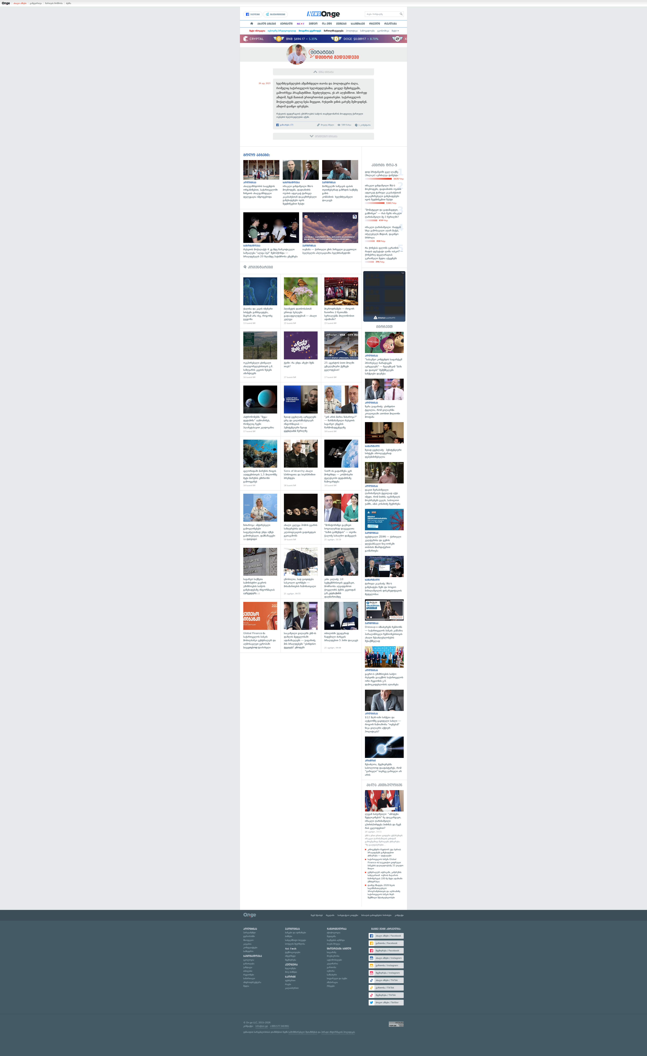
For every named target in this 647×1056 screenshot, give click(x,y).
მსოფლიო (248, 940)
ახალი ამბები (19, 3)
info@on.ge (261, 1026)
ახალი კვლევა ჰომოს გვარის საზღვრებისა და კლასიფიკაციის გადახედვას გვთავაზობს (301, 517)
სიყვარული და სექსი (337, 978)
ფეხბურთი (290, 980)
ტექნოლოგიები (292, 952)
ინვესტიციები (277, 14)
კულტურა (291, 964)
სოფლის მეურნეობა (295, 944)
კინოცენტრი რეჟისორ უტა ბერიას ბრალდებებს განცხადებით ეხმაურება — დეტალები (384, 852)
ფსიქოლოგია (333, 932)
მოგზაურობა (333, 956)
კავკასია (247, 944)
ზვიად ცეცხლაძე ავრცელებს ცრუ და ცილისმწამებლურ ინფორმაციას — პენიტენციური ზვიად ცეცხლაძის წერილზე (301, 409)
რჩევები (331, 986)
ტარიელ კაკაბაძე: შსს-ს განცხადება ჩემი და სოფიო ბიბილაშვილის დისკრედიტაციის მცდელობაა (384, 576)
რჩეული (374, 23)
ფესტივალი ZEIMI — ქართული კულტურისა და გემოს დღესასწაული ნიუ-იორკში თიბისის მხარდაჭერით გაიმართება (384, 530)
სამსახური (332, 974)
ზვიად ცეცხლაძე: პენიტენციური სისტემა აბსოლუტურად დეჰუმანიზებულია (384, 440)
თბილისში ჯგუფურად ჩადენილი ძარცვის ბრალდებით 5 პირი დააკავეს (341, 626)
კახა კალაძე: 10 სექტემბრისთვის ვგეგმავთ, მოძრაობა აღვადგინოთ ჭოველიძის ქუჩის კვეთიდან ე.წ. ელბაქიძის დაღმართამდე (341, 571)
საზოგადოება (367, 30)
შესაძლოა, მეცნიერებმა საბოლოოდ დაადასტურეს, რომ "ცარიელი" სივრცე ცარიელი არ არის (384, 757)
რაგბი (288, 984)
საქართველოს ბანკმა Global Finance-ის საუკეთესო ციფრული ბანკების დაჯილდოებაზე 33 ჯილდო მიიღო (385, 864)
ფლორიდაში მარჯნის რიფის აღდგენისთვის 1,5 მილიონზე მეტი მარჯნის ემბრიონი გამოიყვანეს (260, 463)
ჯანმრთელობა (337, 929)
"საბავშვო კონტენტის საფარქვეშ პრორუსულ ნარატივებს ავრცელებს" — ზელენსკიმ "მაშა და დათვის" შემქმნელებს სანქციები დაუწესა (384, 353)
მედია (246, 986)
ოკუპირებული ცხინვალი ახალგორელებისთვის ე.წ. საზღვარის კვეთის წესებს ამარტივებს (260, 355)
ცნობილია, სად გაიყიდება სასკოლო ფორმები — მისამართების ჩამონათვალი (301, 571)
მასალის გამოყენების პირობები (376, 915)
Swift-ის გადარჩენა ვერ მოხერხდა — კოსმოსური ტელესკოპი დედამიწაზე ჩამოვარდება (341, 463)
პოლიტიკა (352, 30)
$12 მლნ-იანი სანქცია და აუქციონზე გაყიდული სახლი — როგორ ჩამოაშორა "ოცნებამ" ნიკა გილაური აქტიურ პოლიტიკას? (384, 711)
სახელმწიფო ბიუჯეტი (295, 940)
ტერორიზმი (249, 936)
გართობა (331, 967)
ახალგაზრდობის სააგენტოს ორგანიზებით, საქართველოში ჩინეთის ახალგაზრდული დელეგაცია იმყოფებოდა (263, 179)
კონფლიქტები (250, 947)
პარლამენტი (249, 932)
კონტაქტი (399, 915)
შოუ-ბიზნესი (291, 972)
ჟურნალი (286, 23)
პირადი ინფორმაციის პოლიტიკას (338, 1032)
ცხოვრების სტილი (339, 948)
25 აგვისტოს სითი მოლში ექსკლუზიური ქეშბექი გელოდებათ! (341, 355)
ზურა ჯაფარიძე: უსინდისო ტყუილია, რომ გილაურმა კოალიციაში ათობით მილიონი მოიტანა (384, 399)
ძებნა (68, 3)
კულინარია (332, 963)
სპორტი (290, 976)
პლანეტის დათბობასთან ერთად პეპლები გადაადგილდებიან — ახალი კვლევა (301, 301)
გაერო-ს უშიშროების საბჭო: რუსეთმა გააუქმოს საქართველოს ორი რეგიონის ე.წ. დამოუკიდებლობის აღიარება (384, 666)
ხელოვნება (290, 968)
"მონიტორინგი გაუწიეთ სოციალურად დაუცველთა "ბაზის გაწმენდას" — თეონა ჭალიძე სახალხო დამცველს (341, 517)
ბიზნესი (288, 936)
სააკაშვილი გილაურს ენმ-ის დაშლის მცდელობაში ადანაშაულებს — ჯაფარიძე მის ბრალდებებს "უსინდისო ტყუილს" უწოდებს (301, 626)
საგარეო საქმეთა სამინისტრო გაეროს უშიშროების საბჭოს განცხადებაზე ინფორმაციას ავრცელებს (260, 571)
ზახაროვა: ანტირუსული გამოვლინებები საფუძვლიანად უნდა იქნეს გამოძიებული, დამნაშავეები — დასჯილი (260, 517)
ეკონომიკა (383, 30)
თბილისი (247, 971)
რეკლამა (390, 23)
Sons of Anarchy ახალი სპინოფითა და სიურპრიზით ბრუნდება (301, 463)
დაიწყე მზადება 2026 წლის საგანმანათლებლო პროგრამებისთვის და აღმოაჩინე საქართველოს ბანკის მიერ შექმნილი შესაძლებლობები (384, 891)
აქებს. (307, 117)
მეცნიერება (290, 960)
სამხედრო (248, 951)
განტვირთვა (36, 3)
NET (300, 23)
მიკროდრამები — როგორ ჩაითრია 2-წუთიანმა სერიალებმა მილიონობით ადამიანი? (341, 301)
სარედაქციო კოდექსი (348, 915)
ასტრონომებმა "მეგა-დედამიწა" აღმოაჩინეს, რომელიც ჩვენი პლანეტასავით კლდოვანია (260, 409)
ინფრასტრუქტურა (252, 982)
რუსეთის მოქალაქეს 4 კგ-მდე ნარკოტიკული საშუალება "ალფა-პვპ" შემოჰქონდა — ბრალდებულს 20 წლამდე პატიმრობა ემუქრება (272, 235)
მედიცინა (331, 936)
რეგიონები (248, 974)
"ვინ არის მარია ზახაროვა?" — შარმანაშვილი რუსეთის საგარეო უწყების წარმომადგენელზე (341, 409)
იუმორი (330, 971)
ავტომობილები (334, 960)
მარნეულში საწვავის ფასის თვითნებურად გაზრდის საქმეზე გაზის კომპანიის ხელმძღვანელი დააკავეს (342, 181)
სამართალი (249, 978)
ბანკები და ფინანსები (295, 932)
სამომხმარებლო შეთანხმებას (302, 1032)
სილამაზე (331, 952)
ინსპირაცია (332, 982)
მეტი (394, 30)
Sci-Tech (290, 948)
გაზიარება (286, 125)
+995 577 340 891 (279, 1026)
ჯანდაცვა (247, 967)
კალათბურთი (292, 988)
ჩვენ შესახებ (317, 915)
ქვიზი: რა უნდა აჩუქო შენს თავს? (301, 355)
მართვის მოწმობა (54, 3)
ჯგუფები (255, 14)
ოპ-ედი (327, 23)
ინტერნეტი (290, 956)
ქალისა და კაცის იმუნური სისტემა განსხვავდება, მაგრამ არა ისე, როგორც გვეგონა (260, 301)
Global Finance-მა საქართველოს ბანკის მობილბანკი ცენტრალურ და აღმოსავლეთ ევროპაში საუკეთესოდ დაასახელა (260, 626)
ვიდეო (313, 23)
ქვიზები (341, 23)
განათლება (248, 963)
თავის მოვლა (333, 944)
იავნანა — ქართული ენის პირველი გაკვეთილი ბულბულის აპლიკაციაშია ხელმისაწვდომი (332, 233)
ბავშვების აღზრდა (336, 940)
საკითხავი (358, 23)
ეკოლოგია (248, 960)
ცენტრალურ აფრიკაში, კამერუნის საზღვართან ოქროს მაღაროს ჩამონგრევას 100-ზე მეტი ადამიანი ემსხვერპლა (385, 877)
